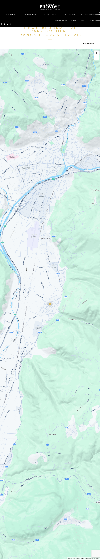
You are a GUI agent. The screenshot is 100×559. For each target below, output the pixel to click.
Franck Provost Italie (50, 7)
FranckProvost (90, 14)
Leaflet (70, 558)
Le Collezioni (50, 14)
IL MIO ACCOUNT (77, 21)
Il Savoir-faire (30, 14)
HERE (82, 558)
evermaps (95, 558)
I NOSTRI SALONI (61, 21)
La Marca (10, 14)
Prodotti (70, 14)
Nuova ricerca (88, 43)
